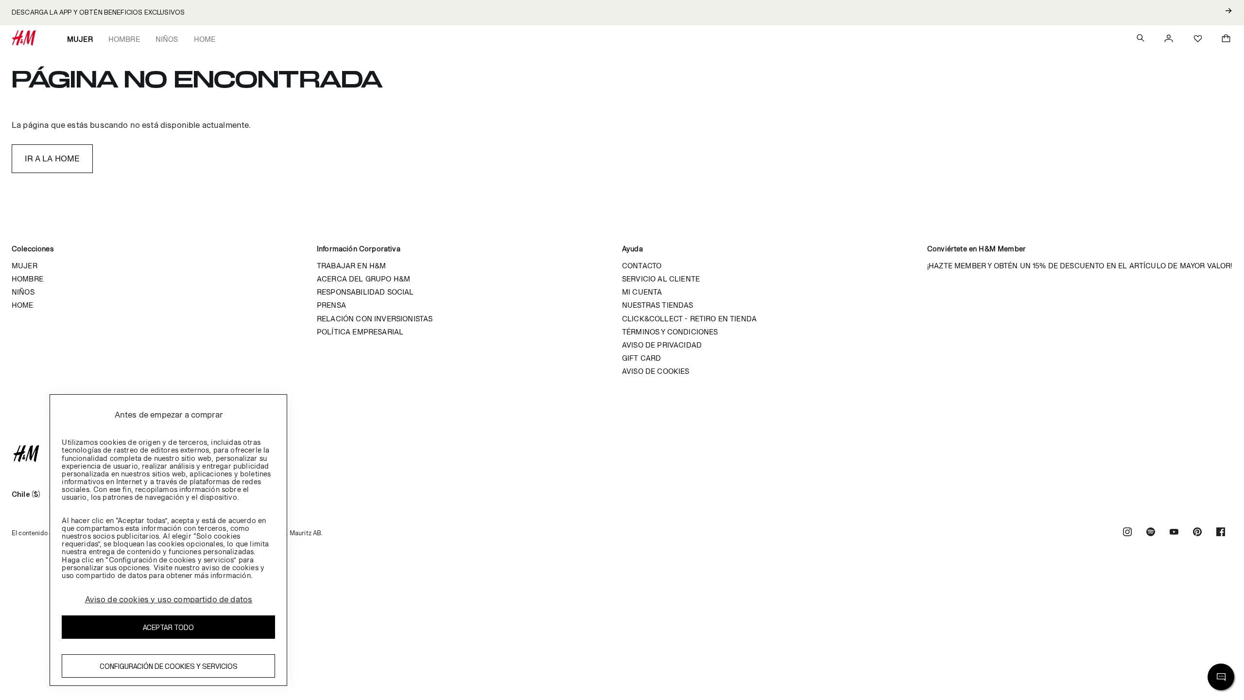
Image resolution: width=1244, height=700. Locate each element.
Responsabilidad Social (365, 292)
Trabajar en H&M (351, 266)
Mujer (80, 39)
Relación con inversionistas (374, 319)
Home (205, 39)
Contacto (641, 266)
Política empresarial (360, 332)
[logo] (622, 453)
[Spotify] (1150, 533)
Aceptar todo (168, 627)
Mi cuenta (642, 292)
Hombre (124, 39)
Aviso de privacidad (662, 345)
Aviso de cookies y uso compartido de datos (169, 599)
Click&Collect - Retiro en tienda (689, 319)
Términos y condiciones (670, 332)
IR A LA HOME (52, 158)
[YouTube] (1174, 533)
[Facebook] (1220, 533)
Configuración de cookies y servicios (169, 666)
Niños (167, 39)
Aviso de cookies (656, 371)
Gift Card (641, 358)
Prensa (331, 305)
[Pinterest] (1197, 533)
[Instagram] (1127, 533)
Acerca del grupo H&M (363, 279)
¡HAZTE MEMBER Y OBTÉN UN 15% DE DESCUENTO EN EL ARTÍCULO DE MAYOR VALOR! (1079, 266)
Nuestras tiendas (657, 305)
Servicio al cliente (661, 279)
